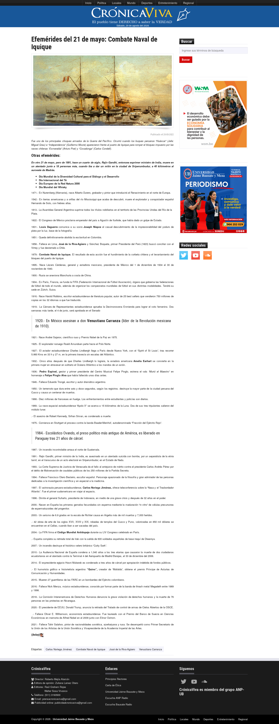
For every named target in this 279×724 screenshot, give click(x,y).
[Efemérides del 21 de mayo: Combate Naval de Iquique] (102, 90)
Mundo (131, 3)
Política (101, 3)
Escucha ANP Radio (116, 698)
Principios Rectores (116, 679)
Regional (188, 3)
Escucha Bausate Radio (118, 704)
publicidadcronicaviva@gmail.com (73, 702)
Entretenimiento (167, 3)
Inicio (88, 3)
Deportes (146, 3)
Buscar (186, 59)
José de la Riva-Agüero (122, 649)
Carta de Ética (113, 685)
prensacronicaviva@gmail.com (59, 699)
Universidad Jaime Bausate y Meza (124, 691)
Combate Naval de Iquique (90, 649)
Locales (116, 3)
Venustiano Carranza (150, 649)
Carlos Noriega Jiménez (59, 649)
